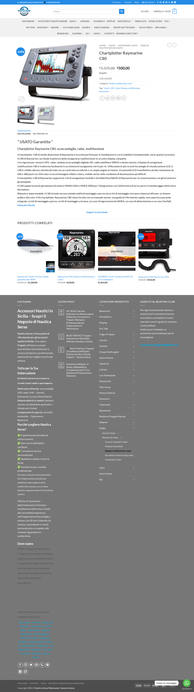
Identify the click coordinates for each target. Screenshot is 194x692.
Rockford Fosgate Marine (52, 21)
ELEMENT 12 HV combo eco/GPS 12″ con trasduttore (115, 278)
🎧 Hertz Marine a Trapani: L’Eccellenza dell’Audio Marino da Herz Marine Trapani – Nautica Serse (80, 353)
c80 (112, 88)
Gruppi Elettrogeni (124, 27)
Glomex (86, 27)
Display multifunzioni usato (120, 83)
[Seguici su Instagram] (160, 2)
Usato (97, 33)
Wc (87, 33)
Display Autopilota (114, 446)
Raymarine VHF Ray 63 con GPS (154, 277)
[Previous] (22, 73)
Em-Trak (30, 27)
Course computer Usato (116, 442)
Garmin (54, 27)
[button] (148, 2)
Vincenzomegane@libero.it (159, 345)
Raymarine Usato (128, 45)
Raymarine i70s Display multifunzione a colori (76, 278)
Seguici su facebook (97, 212)
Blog (137, 2)
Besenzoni (62, 33)
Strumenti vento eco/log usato (119, 455)
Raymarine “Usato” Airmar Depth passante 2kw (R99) (32, 278)
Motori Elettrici (107, 392)
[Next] (89, 73)
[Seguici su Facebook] (158, 2)
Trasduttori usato (113, 459)
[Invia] (121, 11)
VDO (166, 21)
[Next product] (169, 45)
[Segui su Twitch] (25, 671)
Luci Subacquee (71, 27)
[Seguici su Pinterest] (172, 2)
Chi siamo (116, 2)
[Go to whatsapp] (187, 683)
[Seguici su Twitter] (163, 2)
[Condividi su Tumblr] (123, 98)
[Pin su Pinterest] (118, 98)
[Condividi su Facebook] (102, 98)
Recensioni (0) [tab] (40, 133)
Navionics (42, 27)
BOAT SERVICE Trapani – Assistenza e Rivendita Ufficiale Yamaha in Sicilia (79, 338)
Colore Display (121, 88)
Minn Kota (141, 21)
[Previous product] (174, 45)
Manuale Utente (26, 205)
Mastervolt (124, 21)
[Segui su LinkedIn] (175, 2)
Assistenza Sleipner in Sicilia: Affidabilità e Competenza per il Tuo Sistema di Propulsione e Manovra (79, 370)
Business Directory (127, 33)
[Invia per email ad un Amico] (112, 98)
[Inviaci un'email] (166, 2)
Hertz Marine (101, 27)
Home (102, 45)
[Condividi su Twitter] (107, 98)
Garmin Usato (108, 433)
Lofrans (84, 21)
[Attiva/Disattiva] (134, 311)
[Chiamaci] (169, 2)
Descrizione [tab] (24, 133)
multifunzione (134, 88)
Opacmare (160, 27)
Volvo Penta (146, 27)
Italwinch (99, 21)
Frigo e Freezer (107, 334)
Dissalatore (155, 21)
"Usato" (106, 88)
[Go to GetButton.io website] (187, 689)
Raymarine (28, 21)
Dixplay (111, 21)
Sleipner (77, 33)
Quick (73, 21)
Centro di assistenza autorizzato (66, 683)
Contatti (127, 2)
